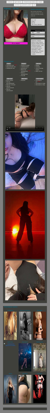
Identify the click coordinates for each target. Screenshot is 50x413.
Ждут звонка (17, 2)
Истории (17, 4)
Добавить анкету (27, 4)
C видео (40, 2)
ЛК (34, 4)
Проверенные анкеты (30, 2)
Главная (10, 2)
